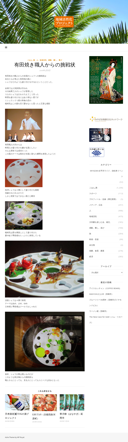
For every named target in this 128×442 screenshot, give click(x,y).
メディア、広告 (95, 205)
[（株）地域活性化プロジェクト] (64, 21)
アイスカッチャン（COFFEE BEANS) (104, 288)
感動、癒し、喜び (55, 60)
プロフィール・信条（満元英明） (103, 199)
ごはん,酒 (31, 60)
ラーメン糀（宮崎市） (98, 311)
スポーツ (93, 193)
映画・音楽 (94, 239)
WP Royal (20, 437)
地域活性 (43, 60)
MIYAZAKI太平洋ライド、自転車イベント (106, 173)
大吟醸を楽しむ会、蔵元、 (100, 222)
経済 (91, 256)
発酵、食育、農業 (96, 250)
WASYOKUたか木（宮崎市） (101, 294)
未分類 (92, 245)
